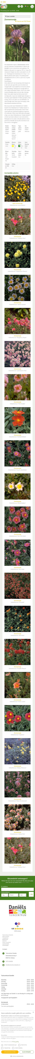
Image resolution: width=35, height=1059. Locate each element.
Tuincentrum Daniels (7, 935)
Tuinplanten (5, 938)
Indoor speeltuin (6, 942)
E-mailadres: (5, 886)
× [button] (33, 1012)
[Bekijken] (32, 6)
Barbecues (5, 939)
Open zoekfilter (10, 16)
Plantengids (5, 945)
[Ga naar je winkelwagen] (32, 6)
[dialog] (17, 1035)
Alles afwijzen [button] (26, 1052)
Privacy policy (15, 1041)
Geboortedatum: (5, 892)
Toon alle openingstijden (7, 1006)
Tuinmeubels (5, 943)
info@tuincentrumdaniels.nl (13, 965)
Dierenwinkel (5, 936)
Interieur (4, 940)
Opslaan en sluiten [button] (9, 1052)
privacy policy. (25, 882)
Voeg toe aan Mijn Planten (24, 21)
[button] (17, 1056)
